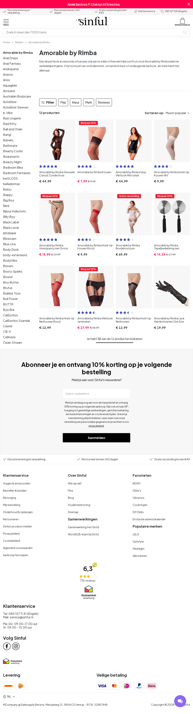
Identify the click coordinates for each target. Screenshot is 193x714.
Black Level (11, 228)
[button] (188, 4)
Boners (8, 266)
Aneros (8, 74)
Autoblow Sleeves (15, 107)
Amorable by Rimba (18, 53)
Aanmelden (96, 438)
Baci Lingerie (12, 118)
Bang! (7, 135)
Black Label (11, 222)
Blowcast (9, 239)
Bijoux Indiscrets (14, 211)
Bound (7, 277)
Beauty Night (12, 162)
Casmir (7, 326)
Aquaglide (10, 85)
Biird (6, 206)
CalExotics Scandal (16, 321)
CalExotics (10, 315)
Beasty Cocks (13, 151)
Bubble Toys (12, 293)
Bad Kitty (9, 124)
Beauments (11, 156)
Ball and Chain (12, 129)
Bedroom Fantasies (17, 173)
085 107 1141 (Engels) (176, 11)
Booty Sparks (12, 271)
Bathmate (10, 146)
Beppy (8, 195)
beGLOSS (10, 178)
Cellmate (9, 337)
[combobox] (93, 32)
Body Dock (11, 249)
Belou (7, 189)
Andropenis (11, 69)
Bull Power (10, 299)
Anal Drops (10, 58)
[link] (6, 42)
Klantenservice (146, 11)
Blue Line (9, 244)
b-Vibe (8, 113)
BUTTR (8, 304)
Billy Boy (9, 217)
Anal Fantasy (12, 63)
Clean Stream (12, 342)
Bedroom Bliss (13, 167)
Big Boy (8, 200)
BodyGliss (10, 260)
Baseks (8, 140)
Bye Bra (8, 310)
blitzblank (9, 233)
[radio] (40, 166)
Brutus (7, 288)
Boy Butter (11, 282)
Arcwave (9, 91)
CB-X (7, 332)
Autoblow (10, 102)
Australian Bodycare (17, 96)
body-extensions (15, 255)
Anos (6, 80)
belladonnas (11, 184)
